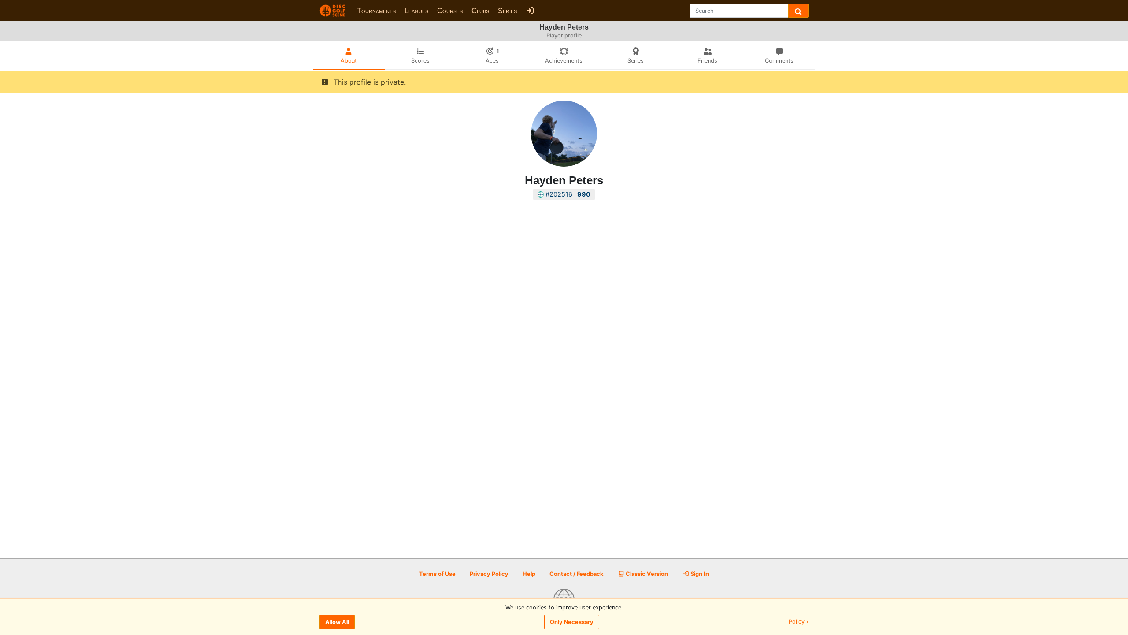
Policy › (799, 622)
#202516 (567, 194)
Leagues (416, 11)
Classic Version (646, 574)
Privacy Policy (489, 574)
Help (529, 574)
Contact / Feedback (576, 574)
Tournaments (376, 11)
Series (507, 11)
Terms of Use (437, 574)
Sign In (699, 574)
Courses (450, 11)
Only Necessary (572, 622)
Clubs (480, 11)
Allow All (337, 622)
